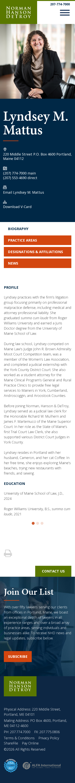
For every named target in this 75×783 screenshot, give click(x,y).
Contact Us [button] (53, 571)
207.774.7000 (20, 732)
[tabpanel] (37, 402)
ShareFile (11, 743)
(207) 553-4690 (15, 177)
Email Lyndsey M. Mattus (23, 192)
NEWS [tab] (13, 263)
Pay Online (30, 743)
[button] (33, 523)
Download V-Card (17, 206)
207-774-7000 (60, 4)
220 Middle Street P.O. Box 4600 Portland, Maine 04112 (37, 156)
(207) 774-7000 (15, 173)
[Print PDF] (8, 553)
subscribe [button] (18, 656)
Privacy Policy (48, 738)
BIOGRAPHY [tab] (18, 228)
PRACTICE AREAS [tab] (22, 240)
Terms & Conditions (20, 738)
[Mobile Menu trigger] (64, 13)
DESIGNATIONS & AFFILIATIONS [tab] (35, 251)
